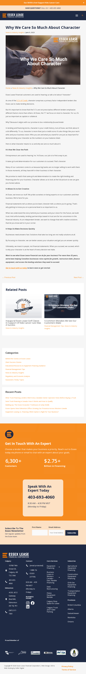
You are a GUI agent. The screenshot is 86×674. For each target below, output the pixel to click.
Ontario (71, 621)
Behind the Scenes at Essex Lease (17, 359)
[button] (82, 15)
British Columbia (74, 605)
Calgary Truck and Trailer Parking (52, 609)
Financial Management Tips (54, 326)
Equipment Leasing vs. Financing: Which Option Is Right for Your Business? (32, 412)
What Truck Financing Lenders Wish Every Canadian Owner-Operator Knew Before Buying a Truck (40, 398)
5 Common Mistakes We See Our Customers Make (60, 321)
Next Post (79, 277)
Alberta (70, 609)
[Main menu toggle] (76, 15)
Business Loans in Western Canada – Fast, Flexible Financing (52, 577)
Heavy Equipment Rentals (51, 595)
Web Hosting (8, 668)
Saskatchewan (73, 613)
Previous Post (8, 277)
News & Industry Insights (15, 32)
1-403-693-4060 (54, 8)
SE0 (52, 666)
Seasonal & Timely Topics (14, 380)
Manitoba (71, 617)
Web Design (46, 666)
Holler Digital (19, 668)
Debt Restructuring (52, 588)
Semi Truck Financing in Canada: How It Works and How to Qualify (29, 401)
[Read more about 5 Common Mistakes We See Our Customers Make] (62, 306)
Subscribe (71, 533)
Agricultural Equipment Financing (72, 568)
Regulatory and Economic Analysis (17, 376)
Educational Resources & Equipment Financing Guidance (25, 366)
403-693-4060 (41, 497)
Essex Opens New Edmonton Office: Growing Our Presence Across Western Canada (36, 408)
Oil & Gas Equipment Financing (72, 584)
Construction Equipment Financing (73, 576)
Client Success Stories (13, 362)
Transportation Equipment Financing (74, 593)
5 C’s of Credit (22, 100)
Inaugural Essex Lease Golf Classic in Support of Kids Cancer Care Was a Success (23, 322)
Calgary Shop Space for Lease (53, 602)
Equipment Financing (51, 567)
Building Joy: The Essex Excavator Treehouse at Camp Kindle (27, 405)
